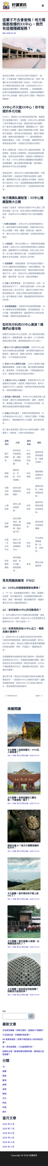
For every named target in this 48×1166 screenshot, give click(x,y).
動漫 (4, 1080)
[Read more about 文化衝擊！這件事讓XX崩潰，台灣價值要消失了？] (24, 921)
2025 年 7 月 (8, 1128)
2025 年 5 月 (8, 1137)
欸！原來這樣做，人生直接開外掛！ (18, 1047)
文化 (3, 33)
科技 (4, 1107)
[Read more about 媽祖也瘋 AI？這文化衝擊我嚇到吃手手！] (24, 826)
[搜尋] (31, 1016)
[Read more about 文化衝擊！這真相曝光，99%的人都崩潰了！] (24, 730)
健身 (4, 1075)
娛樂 (4, 1084)
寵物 (4, 1093)
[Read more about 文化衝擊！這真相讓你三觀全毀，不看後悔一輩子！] (24, 778)
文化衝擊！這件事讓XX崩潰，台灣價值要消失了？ (23, 942)
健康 (4, 1071)
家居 (4, 1089)
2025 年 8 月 (8, 1124)
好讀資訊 (19, 4)
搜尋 (4, 1011)
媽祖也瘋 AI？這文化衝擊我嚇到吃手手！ (23, 846)
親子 (4, 1112)
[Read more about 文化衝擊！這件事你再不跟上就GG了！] (24, 873)
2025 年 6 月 (8, 1133)
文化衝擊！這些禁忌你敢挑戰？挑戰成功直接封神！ (23, 990)
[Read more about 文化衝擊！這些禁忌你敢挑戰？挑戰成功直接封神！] (24, 969)
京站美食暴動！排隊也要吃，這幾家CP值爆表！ (23, 1030)
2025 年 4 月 (8, 1142)
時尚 (4, 1102)
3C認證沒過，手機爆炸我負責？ (16, 1035)
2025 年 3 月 (8, 1146)
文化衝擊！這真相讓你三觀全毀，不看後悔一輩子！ (22, 798)
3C (3, 1066)
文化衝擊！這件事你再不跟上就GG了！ (23, 894)
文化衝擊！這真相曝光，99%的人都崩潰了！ (23, 750)
